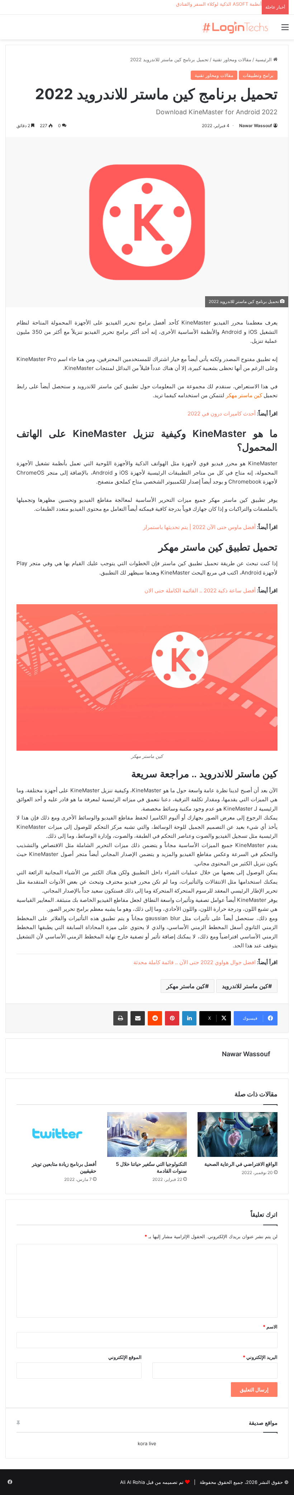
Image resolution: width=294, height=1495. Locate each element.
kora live (147, 1443)
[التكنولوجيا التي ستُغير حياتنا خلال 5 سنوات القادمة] (147, 1134)
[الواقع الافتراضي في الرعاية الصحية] (238, 1134)
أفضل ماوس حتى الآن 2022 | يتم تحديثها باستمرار (199, 527)
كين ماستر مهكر (185, 986)
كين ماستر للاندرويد (245, 986)
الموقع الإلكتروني (125, 1357)
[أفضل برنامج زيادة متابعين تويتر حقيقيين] (56, 1134)
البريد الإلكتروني (260, 1357)
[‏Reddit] (155, 1018)
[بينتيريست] (172, 1018)
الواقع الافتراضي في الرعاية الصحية (241, 1164)
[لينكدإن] (189, 1018)
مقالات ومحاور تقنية (232, 59)
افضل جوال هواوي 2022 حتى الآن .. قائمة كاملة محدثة (194, 962)
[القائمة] (285, 29)
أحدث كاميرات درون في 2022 (222, 413)
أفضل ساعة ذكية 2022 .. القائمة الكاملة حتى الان (200, 590)
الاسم (270, 1327)
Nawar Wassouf (255, 125)
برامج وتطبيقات (258, 75)
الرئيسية (264, 59)
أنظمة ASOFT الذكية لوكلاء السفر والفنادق (219, 4)
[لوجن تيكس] (235, 27)
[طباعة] (120, 1018)
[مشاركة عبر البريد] (138, 1018)
